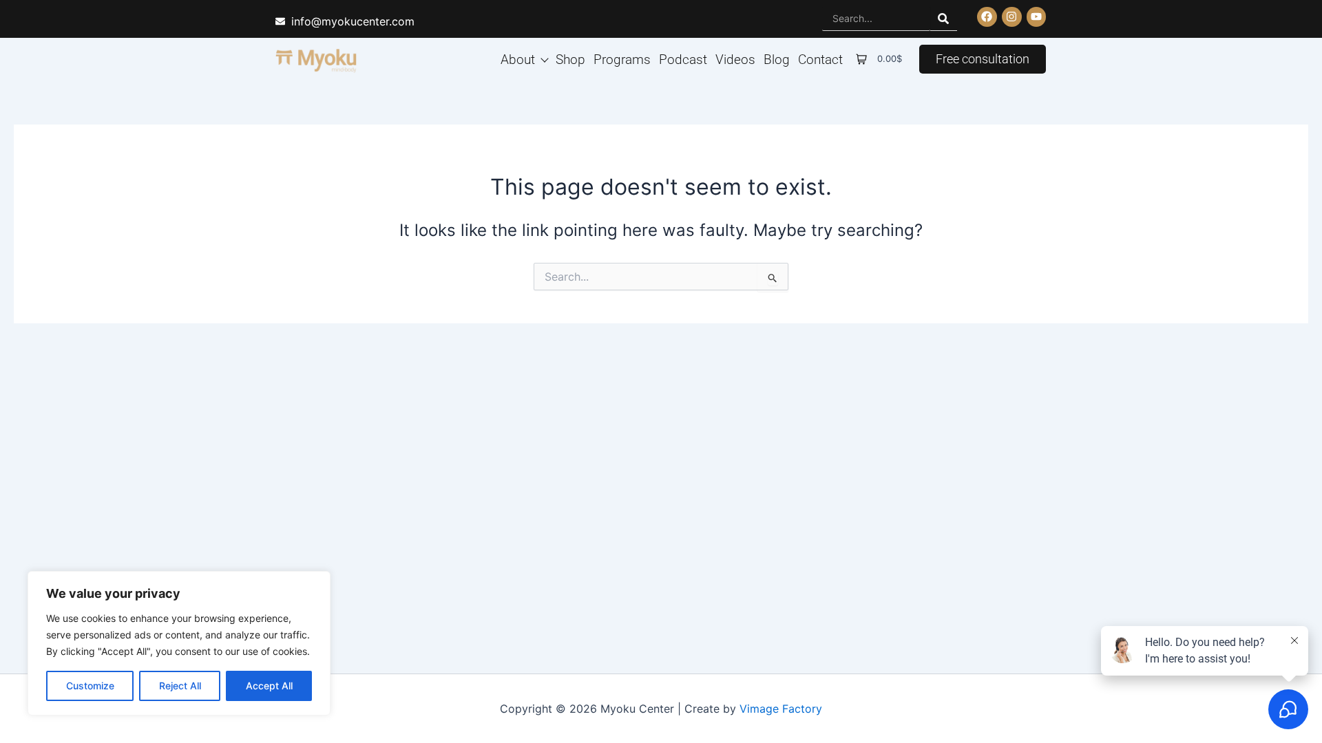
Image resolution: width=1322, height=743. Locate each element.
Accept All (269, 685)
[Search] (943, 19)
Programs (622, 59)
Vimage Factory (780, 708)
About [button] (518, 59)
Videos (735, 59)
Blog (777, 59)
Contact (820, 59)
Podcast (683, 59)
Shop (570, 59)
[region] (179, 643)
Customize (90, 685)
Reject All (180, 685)
